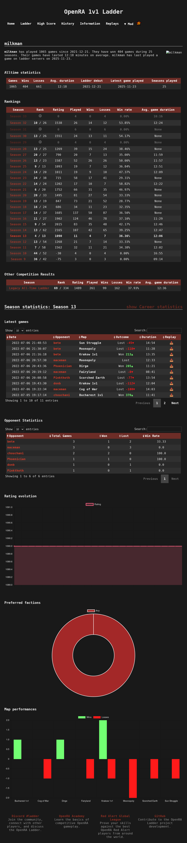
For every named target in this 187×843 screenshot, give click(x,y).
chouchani (62, 395)
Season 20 (18, 195)
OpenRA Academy (72, 816)
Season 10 (18, 253)
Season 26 (18, 160)
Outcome (122, 337)
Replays (112, 23)
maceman (60, 360)
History (67, 23)
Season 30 (18, 136)
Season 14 (18, 230)
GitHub (159, 816)
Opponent (62, 337)
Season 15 (18, 224)
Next (175, 403)
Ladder (25, 23)
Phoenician (63, 366)
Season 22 (18, 184)
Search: (140, 330)
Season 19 (18, 201)
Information (90, 23)
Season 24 (18, 172)
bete (57, 343)
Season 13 (18, 236)
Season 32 (18, 123)
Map (84, 337)
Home (11, 23)
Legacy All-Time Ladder (29, 288)
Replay (170, 337)
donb (57, 383)
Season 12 (18, 242)
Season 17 (18, 213)
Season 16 (18, 218)
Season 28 (18, 149)
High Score (46, 23)
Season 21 (18, 189)
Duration (149, 337)
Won (104, 436)
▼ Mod (128, 24)
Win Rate (152, 436)
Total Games (62, 436)
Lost (125, 436)
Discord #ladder (25, 816)
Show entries (22, 330)
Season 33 (18, 116)
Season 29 (18, 142)
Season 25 (18, 166)
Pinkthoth (62, 377)
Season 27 (18, 155)
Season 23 (18, 178)
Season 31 (18, 129)
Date (12, 337)
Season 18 (18, 207)
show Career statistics (154, 306)
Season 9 (18, 259)
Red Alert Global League (115, 817)
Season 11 (18, 247)
